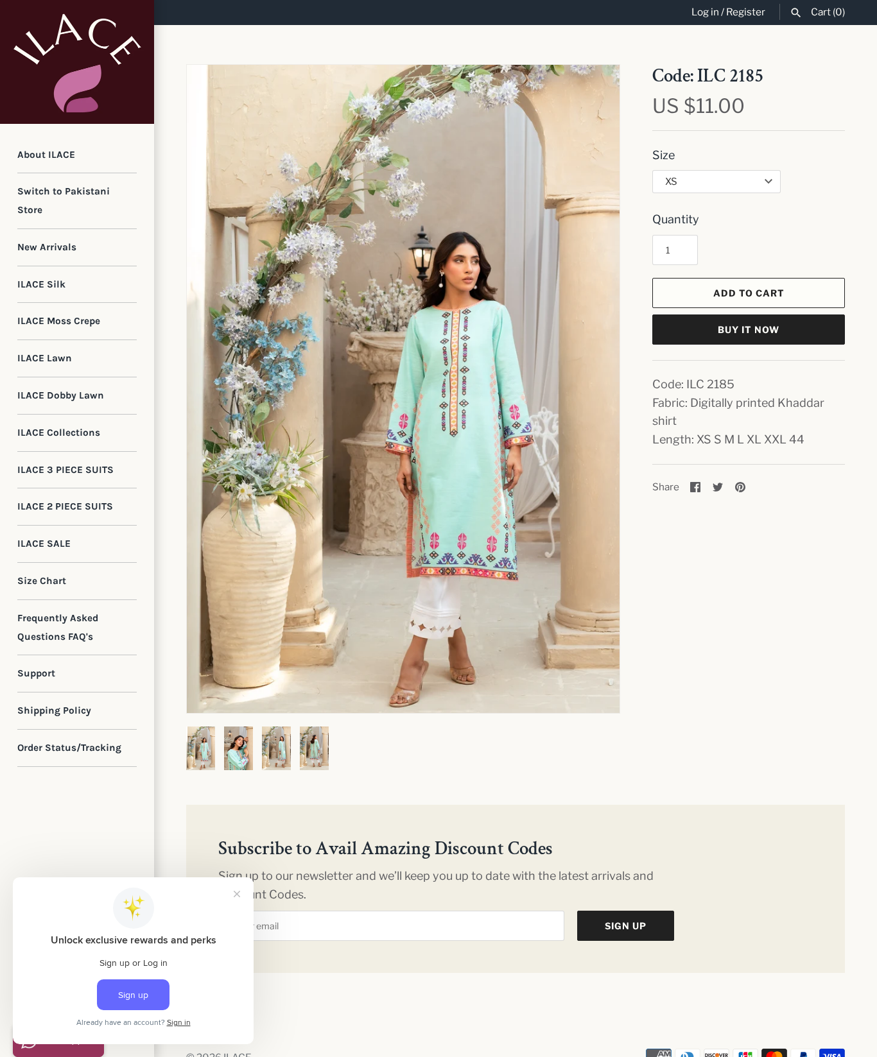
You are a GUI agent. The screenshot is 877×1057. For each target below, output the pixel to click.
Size (663, 155)
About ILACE (46, 154)
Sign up (626, 925)
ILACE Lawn (44, 358)
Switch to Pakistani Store (63, 200)
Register (745, 12)
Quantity (675, 219)
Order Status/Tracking (69, 747)
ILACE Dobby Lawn (60, 395)
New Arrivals (46, 247)
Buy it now (748, 329)
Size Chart (41, 581)
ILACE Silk (41, 284)
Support (36, 673)
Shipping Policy (54, 710)
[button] (592, 389)
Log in (705, 12)
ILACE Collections (58, 432)
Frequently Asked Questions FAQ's (57, 627)
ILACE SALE (44, 543)
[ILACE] (77, 62)
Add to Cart (749, 293)
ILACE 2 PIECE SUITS (65, 506)
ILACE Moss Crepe (58, 321)
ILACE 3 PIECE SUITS (65, 470)
